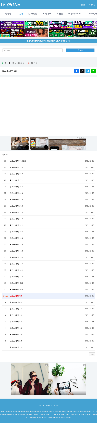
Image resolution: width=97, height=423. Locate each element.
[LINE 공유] (93, 71)
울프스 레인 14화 (16, 264)
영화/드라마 (75, 13)
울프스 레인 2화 (16, 341)
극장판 (34, 13)
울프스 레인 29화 (16, 167)
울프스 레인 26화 (16, 187)
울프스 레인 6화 (16, 315)
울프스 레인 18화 (16, 238)
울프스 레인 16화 (16, 251)
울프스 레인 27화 (16, 180)
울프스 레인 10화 (16, 289)
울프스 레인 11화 (16, 283)
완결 (21, 13)
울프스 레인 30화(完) (18, 161)
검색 (81, 50)
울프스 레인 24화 (16, 199)
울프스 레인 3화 (16, 334)
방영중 (8, 13)
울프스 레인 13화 (16, 270)
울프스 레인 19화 (16, 232)
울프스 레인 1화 (16, 347)
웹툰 (60, 13)
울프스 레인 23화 (16, 206)
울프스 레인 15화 (16, 257)
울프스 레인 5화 (16, 322)
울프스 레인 (21, 63)
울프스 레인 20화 (16, 225)
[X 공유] (82, 71)
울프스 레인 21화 (16, 219)
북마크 (47, 13)
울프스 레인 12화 (16, 277)
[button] (92, 354)
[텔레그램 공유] (88, 71)
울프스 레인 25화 (16, 193)
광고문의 (57, 405)
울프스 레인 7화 (16, 309)
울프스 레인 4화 (16, 328)
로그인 (83, 5)
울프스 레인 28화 (16, 174)
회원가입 (92, 5)
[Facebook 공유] (76, 71)
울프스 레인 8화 (16, 302)
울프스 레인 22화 (16, 212)
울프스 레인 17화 (16, 244)
